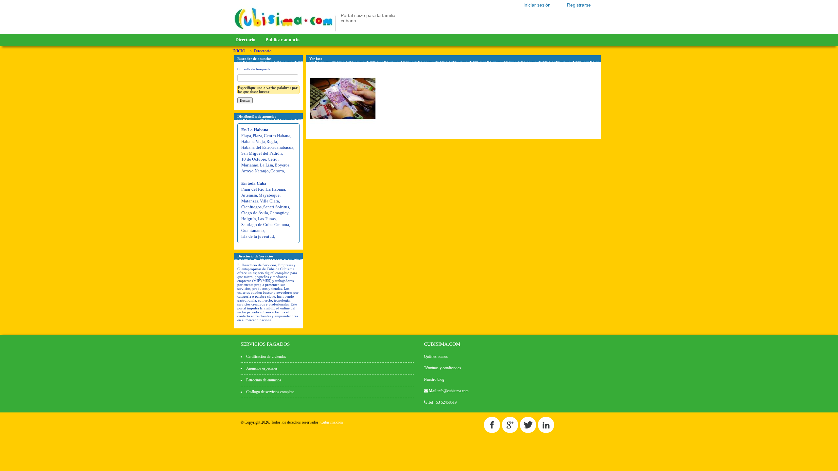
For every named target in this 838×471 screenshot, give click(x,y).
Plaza (257, 135)
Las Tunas (267, 218)
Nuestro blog (434, 379)
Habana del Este (255, 147)
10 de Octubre (253, 159)
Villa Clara (269, 201)
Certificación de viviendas (266, 356)
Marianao (249, 165)
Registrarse (579, 5)
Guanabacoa (282, 147)
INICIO (238, 50)
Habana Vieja (253, 141)
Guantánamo (252, 230)
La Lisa (266, 165)
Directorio (245, 39)
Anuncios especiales (262, 368)
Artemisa (249, 195)
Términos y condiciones (442, 368)
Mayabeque (269, 195)
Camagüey (279, 212)
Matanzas (249, 201)
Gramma (281, 224)
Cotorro (277, 170)
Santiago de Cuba (257, 224)
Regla (271, 141)
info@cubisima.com (452, 391)
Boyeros (282, 165)
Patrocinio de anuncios (263, 380)
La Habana (275, 189)
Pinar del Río (252, 189)
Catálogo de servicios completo (270, 392)
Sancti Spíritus (276, 206)
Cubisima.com (331, 422)
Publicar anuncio (282, 39)
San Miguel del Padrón (261, 153)
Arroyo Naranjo (255, 170)
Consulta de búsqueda (253, 69)
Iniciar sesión (537, 5)
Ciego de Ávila (254, 212)
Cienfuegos (251, 206)
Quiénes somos (436, 356)
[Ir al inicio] (283, 30)
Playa (246, 135)
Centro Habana (277, 135)
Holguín (248, 218)
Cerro (273, 159)
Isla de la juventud (257, 236)
